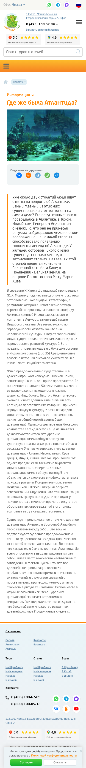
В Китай (67, 671)
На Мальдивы (14, 671)
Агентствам (12, 644)
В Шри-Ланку (70, 667)
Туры (9, 658)
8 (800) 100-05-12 (25, 704)
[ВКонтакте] (19, 175)
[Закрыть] (81, 751)
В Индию (11, 680)
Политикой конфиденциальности (54, 755)
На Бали (11, 675)
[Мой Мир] (56, 175)
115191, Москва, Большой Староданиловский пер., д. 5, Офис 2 (47, 16)
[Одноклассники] (28, 175)
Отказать (60, 762)
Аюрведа (11, 648)
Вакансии (39, 644)
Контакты (39, 640)
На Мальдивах (42, 671)
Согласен (26, 762)
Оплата (10, 640)
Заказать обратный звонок (42, 29)
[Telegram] (38, 175)
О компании (13, 631)
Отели (37, 658)
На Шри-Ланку (14, 667)
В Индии (38, 680)
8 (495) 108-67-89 (25, 697)
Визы (65, 658)
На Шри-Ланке (42, 667)
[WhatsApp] (47, 175)
